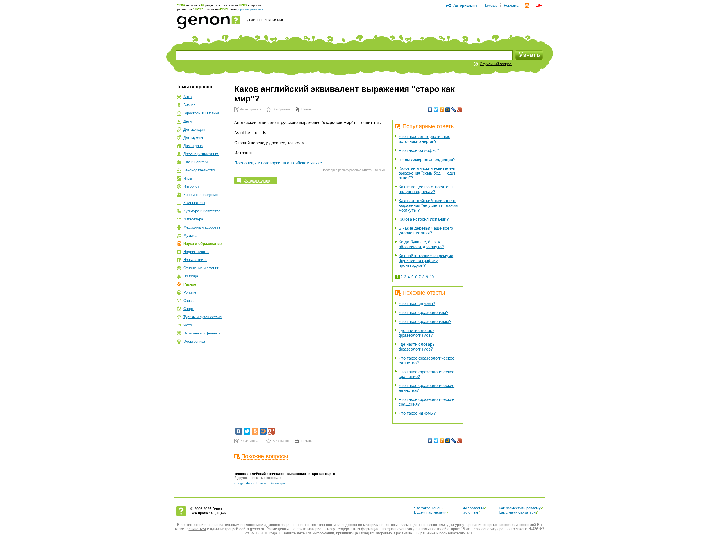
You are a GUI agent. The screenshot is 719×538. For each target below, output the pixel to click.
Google (239, 483)
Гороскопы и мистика (201, 113)
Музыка (189, 235)
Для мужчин (193, 137)
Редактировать (250, 109)
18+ (539, 5)
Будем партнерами (430, 512)
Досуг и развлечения (201, 154)
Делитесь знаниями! (265, 20)
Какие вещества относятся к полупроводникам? (426, 189)
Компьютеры (194, 203)
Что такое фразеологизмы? (425, 321)
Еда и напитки (195, 162)
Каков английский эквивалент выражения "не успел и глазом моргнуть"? (428, 205)
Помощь (490, 5)
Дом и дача (193, 146)
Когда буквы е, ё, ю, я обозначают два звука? (421, 244)
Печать (306, 109)
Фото (187, 325)
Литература (193, 219)
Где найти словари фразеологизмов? (416, 333)
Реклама (511, 5)
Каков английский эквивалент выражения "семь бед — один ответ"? (427, 173)
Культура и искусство (201, 211)
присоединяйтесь (250, 9)
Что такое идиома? (417, 303)
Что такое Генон (427, 508)
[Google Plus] (460, 109)
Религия (190, 292)
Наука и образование (202, 243)
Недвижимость (196, 252)
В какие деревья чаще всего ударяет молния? (426, 230)
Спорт (188, 309)
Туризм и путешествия (202, 317)
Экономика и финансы (202, 333)
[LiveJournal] (454, 109)
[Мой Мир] (448, 109)
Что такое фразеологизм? (423, 312)
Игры (187, 178)
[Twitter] (436, 109)
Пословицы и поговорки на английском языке (278, 163)
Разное (189, 284)
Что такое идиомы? (417, 413)
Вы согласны (472, 508)
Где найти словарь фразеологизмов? (416, 346)
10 (432, 277)
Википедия (277, 483)
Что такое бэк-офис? (419, 150)
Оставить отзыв (257, 180)
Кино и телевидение (200, 195)
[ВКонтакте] (430, 109)
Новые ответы (195, 260)
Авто (187, 97)
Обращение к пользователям (440, 533)
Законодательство (199, 170)
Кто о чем (469, 512)
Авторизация (465, 5)
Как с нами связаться (517, 512)
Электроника (194, 341)
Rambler (262, 483)
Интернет (191, 186)
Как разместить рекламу (520, 508)
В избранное (281, 109)
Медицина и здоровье (201, 227)
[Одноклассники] (442, 109)
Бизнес (189, 105)
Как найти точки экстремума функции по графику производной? (426, 260)
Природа (190, 276)
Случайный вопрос (496, 64)
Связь (188, 301)
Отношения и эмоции (201, 268)
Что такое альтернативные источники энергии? (424, 139)
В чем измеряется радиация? (427, 159)
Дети (187, 121)
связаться (197, 529)
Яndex (250, 483)
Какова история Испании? (424, 219)
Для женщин (194, 129)
